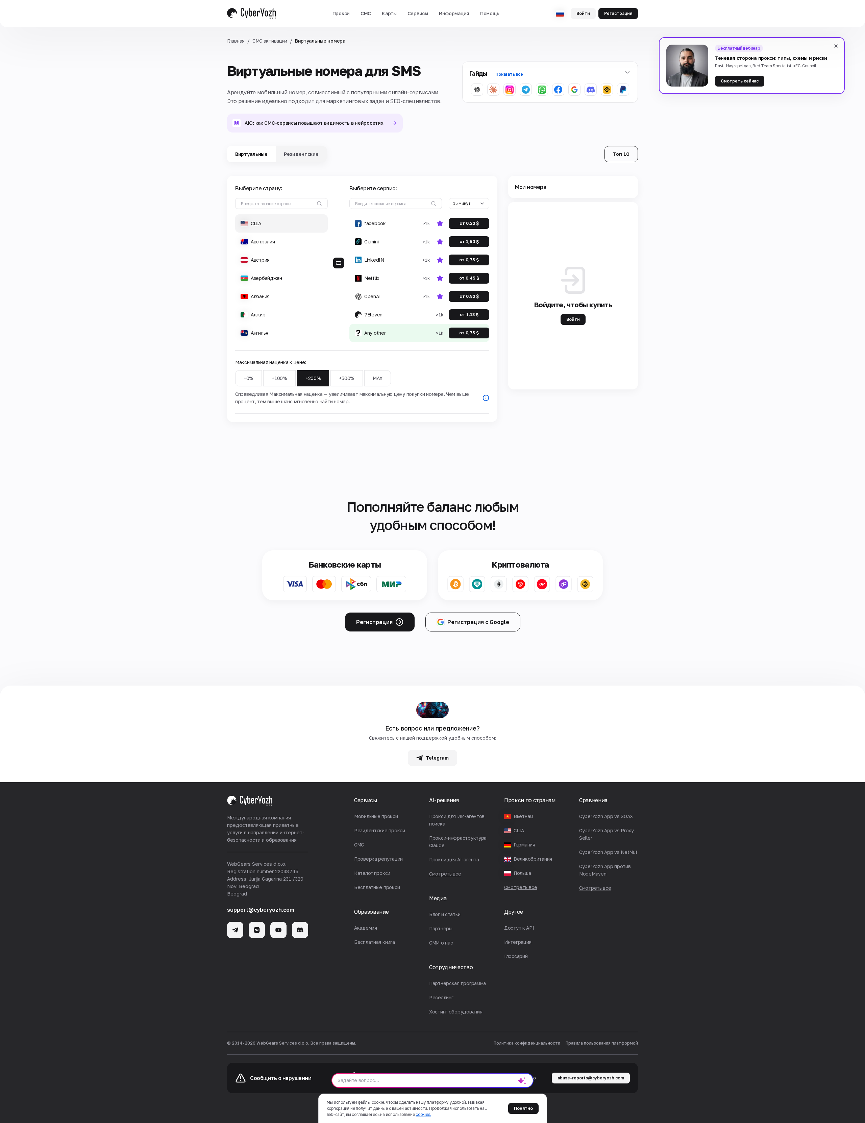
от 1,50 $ (469, 241)
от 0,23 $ (469, 223)
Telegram (437, 758)
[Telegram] (235, 930)
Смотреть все (520, 887)
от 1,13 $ (469, 314)
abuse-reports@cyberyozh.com (591, 1077)
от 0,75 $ (469, 259)
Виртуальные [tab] (251, 154)
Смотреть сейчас (740, 80)
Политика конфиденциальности (527, 1043)
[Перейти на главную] (251, 13)
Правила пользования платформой (602, 1043)
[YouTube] (278, 930)
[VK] (257, 930)
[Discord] (300, 930)
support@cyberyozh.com (260, 909)
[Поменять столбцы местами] (338, 263)
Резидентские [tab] (301, 154)
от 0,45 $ (469, 278)
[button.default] (522, 1080)
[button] (341, 13)
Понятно (523, 1108)
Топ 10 (621, 154)
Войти (583, 13)
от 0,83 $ (469, 296)
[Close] (836, 46)
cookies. (423, 1114)
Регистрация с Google (478, 622)
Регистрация (618, 13)
